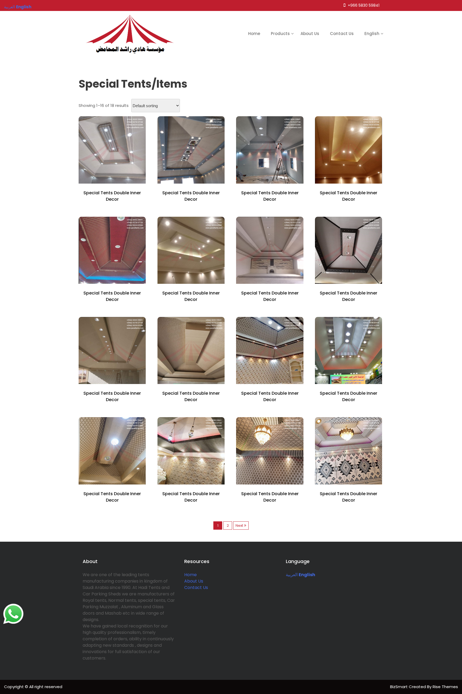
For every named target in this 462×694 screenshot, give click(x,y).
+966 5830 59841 (363, 5)
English (371, 33)
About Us (310, 33)
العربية (292, 575)
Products (280, 33)
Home (254, 33)
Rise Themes (445, 686)
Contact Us (342, 33)
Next (239, 525)
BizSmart (399, 686)
